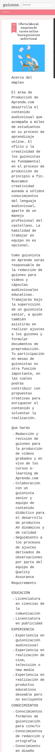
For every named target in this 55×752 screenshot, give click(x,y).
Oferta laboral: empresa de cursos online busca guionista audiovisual (29, 31)
